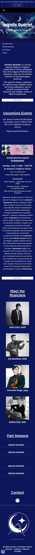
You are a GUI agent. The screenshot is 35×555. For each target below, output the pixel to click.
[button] (31, 445)
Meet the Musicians (8, 46)
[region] (17, 4)
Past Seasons (6, 49)
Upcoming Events (7, 43)
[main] (17, 24)
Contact (4, 52)
